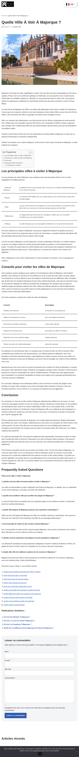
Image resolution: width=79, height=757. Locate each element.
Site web (8, 669)
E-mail (7, 660)
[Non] (76, 752)
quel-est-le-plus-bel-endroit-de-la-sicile (18, 586)
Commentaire (10, 678)
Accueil (4, 15)
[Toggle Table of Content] (29, 152)
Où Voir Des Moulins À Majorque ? (17, 617)
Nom (7, 651)
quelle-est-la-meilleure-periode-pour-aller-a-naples (22, 572)
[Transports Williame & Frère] (8, 4)
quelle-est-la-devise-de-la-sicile (15, 583)
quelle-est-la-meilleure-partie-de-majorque (19, 601)
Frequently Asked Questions (13, 163)
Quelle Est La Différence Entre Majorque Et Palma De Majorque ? (29, 628)
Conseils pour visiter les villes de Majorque (18, 158)
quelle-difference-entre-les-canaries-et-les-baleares (22, 594)
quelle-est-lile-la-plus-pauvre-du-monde (18, 597)
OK (40, 754)
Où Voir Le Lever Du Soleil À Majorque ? (19, 621)
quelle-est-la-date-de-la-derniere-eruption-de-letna (22, 590)
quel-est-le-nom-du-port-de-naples (16, 579)
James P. (7, 27)
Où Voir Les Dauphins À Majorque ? (17, 624)
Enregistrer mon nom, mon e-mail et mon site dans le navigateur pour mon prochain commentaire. (35, 709)
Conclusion (7, 160)
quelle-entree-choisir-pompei (14, 605)
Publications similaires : (15, 165)
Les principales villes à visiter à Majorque (17, 155)
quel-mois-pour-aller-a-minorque (15, 575)
